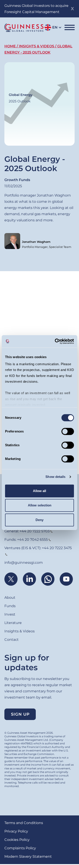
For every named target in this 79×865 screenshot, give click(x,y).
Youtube (66, 579)
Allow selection (39, 505)
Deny (39, 520)
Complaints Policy (20, 848)
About (9, 597)
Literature (13, 623)
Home (10, 46)
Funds (10, 606)
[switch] (67, 431)
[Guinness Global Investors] (23, 27)
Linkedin (29, 579)
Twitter (11, 579)
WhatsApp (47, 579)
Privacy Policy (16, 831)
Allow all (39, 491)
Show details (55, 477)
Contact (11, 639)
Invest (9, 614)
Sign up (20, 714)
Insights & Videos (36, 46)
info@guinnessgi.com (23, 562)
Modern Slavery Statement (28, 856)
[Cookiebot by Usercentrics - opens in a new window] (56, 341)
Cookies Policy (17, 840)
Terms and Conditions (23, 823)
